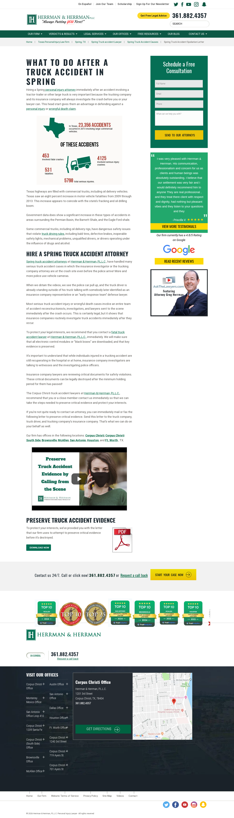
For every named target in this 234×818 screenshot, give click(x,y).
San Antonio (78, 440)
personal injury (35, 108)
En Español (84, 4)
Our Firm (33, 33)
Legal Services (93, 33)
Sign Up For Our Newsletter (152, 4)
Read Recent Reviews (179, 261)
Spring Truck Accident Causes (142, 42)
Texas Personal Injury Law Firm (53, 42)
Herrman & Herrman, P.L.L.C (88, 261)
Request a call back (134, 575)
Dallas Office (56, 708)
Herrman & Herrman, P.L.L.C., (68, 337)
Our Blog (174, 33)
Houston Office (58, 717)
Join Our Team (104, 4)
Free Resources (148, 33)
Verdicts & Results (61, 33)
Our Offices (120, 33)
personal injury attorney (60, 89)
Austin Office (57, 684)
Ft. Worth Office (58, 727)
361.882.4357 (189, 15)
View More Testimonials (179, 226)
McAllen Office (34, 771)
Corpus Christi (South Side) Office (34, 743)
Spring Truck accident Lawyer (106, 42)
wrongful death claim (62, 108)
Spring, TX (80, 42)
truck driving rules (53, 233)
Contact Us (196, 33)
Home (29, 42)
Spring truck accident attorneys (46, 261)
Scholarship (124, 4)
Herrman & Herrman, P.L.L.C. (102, 393)
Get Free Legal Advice (154, 15)
